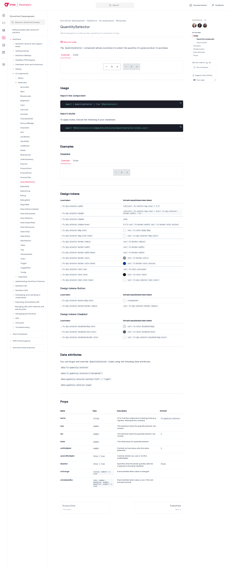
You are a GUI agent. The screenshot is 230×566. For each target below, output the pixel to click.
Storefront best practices (24, 348)
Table (22, 245)
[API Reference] (3, 23)
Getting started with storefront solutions (25, 31)
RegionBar (24, 204)
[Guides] (3, 15)
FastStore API (21, 286)
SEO (17, 318)
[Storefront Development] (3, 37)
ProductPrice (26, 173)
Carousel (24, 110)
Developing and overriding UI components (27, 296)
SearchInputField (27, 222)
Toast (22, 259)
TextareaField (26, 254)
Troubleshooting (22, 327)
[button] (207, 63)
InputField (24, 141)
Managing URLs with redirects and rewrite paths (29, 307)
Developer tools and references (29, 64)
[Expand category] (13, 44)
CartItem (24, 114)
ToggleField (25, 268)
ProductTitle (25, 177)
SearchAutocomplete (29, 209)
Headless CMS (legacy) (25, 60)
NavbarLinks (25, 155)
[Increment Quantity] (117, 67)
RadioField (24, 186)
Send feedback (202, 67)
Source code (69, 42)
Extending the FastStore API (27, 302)
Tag (22, 250)
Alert (22, 91)
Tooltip (23, 272)
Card (22, 105)
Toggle (23, 263)
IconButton (25, 137)
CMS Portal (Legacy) (21, 341)
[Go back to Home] (17, 5)
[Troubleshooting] (3, 52)
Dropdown (24, 128)
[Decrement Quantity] (106, 67)
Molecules (22, 82)
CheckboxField (26, 119)
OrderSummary (26, 159)
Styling (18, 69)
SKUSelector (25, 241)
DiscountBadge (27, 123)
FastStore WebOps (23, 55)
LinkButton (25, 146)
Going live (19, 323)
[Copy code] (181, 103)
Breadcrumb (25, 96)
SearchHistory (26, 218)
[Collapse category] (10, 39)
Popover (23, 164)
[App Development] (3, 30)
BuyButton (24, 101)
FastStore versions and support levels (28, 45)
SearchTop (25, 232)
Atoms (20, 78)
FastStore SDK (21, 290)
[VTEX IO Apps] (3, 45)
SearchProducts (27, 227)
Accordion (24, 87)
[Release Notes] (3, 64)
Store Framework (20, 334)
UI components (21, 73)
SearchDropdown (27, 213)
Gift (22, 132)
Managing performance (25, 314)
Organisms (22, 277)
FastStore (17, 39)
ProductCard (25, 168)
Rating (23, 195)
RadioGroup (25, 191)
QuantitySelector (27, 182)
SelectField (25, 236)
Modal (23, 150)
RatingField (25, 200)
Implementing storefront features (30, 281)
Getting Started (22, 51)
